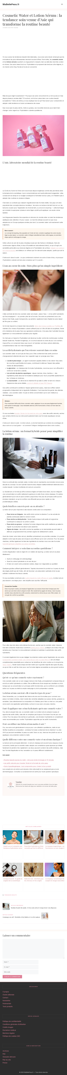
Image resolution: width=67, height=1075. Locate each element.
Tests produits (8, 1006)
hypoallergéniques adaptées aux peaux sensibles (19, 544)
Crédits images (8, 1027)
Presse (5, 1063)
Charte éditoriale (8, 995)
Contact (5, 998)
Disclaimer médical (9, 1030)
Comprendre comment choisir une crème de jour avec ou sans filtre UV (26, 660)
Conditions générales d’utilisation (14, 1024)
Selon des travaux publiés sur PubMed (47, 326)
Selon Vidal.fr (7, 665)
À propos (6, 992)
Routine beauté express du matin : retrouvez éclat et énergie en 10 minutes (29, 760)
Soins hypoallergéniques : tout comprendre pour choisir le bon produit (27, 766)
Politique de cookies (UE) (11, 1036)
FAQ (4, 1054)
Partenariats (7, 1003)
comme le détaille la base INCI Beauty (39, 383)
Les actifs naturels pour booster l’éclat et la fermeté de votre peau (26, 763)
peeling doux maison (37, 648)
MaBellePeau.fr (11, 4)
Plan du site (7, 1060)
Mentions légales (9, 1033)
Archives (6, 1051)
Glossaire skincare (9, 1057)
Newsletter (6, 1000)
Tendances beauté (10, 895)
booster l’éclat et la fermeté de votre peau (29, 413)
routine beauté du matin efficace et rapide (39, 578)
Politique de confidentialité (12, 1021)
